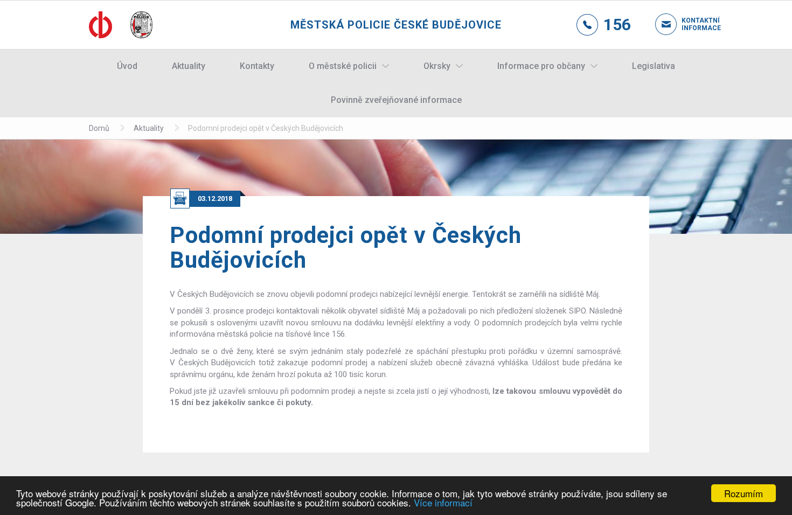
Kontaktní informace (692, 24)
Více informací (443, 502)
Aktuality (188, 66)
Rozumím (743, 493)
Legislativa (653, 66)
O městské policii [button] (343, 66)
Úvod (127, 66)
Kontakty (257, 66)
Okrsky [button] (436, 66)
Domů (99, 128)
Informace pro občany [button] (541, 66)
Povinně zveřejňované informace (396, 100)
